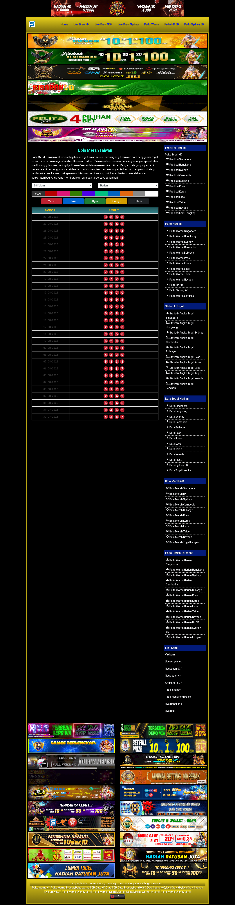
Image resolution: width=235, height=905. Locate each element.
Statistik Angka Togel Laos (184, 367)
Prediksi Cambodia (180, 175)
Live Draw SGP (103, 24)
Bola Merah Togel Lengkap (184, 542)
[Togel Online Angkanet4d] (163, 824)
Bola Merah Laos (179, 526)
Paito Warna (151, 24)
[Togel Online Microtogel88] (71, 730)
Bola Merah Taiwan (95, 150)
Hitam (138, 201)
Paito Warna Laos (179, 268)
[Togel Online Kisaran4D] (117, 87)
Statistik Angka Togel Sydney (186, 332)
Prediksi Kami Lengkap (182, 213)
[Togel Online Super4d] (117, 72)
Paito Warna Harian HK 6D (184, 622)
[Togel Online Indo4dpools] (71, 870)
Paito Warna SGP (85, 887)
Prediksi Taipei (177, 202)
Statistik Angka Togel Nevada (186, 378)
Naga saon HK (173, 675)
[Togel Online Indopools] (163, 839)
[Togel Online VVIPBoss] (117, 41)
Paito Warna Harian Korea (184, 600)
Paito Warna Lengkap (181, 295)
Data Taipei (175, 449)
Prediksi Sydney (178, 169)
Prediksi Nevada (178, 207)
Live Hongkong (173, 703)
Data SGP (111, 887)
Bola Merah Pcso (179, 515)
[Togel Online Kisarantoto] (117, 103)
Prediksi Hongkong (180, 164)
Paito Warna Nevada (181, 279)
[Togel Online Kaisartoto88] (71, 855)
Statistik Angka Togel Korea (185, 362)
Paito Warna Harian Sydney (185, 575)
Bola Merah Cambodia (182, 504)
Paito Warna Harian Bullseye (185, 590)
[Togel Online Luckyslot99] (163, 746)
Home (64, 24)
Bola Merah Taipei (179, 531)
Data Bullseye (177, 427)
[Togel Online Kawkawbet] (71, 761)
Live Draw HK (81, 24)
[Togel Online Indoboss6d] (163, 730)
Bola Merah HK (177, 493)
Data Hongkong (178, 411)
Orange (116, 201)
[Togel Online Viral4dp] (117, 134)
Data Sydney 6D (178, 465)
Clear (38, 194)
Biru (73, 201)
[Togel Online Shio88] (163, 855)
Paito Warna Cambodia (182, 247)
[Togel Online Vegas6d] (71, 777)
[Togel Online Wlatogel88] (71, 824)
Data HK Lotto (126, 891)
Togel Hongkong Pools (178, 696)
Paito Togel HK (173, 154)
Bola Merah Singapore (182, 488)
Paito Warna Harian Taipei (184, 611)
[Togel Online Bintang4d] (71, 808)
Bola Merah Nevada (180, 537)
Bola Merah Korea (179, 520)
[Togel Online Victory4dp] (71, 746)
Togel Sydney (173, 689)
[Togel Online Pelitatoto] (117, 119)
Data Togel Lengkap (180, 470)
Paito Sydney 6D (194, 24)
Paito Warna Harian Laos (183, 606)
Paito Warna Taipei (180, 274)
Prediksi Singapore (180, 159)
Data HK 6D (175, 459)
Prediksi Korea (177, 191)
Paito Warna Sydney (181, 241)
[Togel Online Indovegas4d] (163, 870)
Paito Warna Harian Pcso (183, 595)
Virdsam (170, 654)
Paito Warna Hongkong (182, 236)
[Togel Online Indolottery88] (163, 808)
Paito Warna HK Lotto (105, 891)
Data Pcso (175, 432)
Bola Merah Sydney (180, 499)
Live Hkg (170, 710)
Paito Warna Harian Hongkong (186, 569)
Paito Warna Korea (180, 263)
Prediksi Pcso (177, 186)
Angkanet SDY (173, 682)
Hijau (95, 201)
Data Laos (175, 443)
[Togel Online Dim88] (117, 56)
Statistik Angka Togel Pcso (184, 357)
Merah (51, 201)
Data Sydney (176, 416)
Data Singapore (178, 405)
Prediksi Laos (177, 196)
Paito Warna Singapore (182, 231)
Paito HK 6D (171, 24)
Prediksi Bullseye (179, 180)
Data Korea (175, 438)
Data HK (100, 887)
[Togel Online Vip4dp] (163, 761)
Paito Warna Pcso (179, 258)
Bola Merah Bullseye (181, 510)
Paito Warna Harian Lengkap (185, 637)
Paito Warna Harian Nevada (185, 616)
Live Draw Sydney (128, 24)
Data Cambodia (178, 422)
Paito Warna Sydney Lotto (77, 891)
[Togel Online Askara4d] (71, 793)
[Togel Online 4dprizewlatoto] (71, 839)
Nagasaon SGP (173, 668)
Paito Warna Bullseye (181, 252)
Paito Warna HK (41, 887)
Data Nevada (176, 454)
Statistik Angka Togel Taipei (185, 373)
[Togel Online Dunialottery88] (163, 777)
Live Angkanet (173, 661)
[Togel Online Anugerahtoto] (163, 793)
